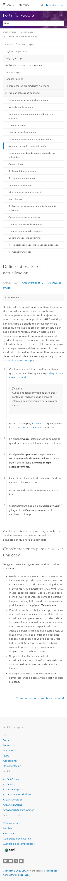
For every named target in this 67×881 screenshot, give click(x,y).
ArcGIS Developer (13, 799)
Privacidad (52, 870)
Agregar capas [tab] (15, 58)
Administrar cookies (13, 875)
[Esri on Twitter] (5, 861)
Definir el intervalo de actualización (27, 146)
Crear (14, 31)
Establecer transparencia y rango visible (30, 139)
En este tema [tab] (12, 297)
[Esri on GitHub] (16, 861)
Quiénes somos (11, 823)
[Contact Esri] (21, 861)
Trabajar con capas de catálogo (25, 224)
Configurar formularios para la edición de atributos (30, 116)
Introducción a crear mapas (19, 44)
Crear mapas (28, 31)
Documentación (12, 765)
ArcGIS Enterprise (18, 5)
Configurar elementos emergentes (23, 65)
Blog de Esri (10, 833)
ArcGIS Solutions (12, 804)
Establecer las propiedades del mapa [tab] (28, 85)
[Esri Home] (9, 850)
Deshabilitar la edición (20, 107)
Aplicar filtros (15, 164)
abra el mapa (39, 423)
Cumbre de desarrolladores (19, 843)
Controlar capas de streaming (24, 237)
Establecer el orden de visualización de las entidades (31, 155)
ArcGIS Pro (9, 784)
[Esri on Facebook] (10, 861)
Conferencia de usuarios (17, 838)
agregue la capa (29, 427)
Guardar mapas (13, 72)
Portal (6, 740)
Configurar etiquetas (19, 185)
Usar (5, 31)
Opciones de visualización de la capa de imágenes (32, 208)
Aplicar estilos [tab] (15, 78)
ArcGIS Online (11, 779)
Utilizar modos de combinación (25, 192)
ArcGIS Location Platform (17, 794)
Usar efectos (15, 199)
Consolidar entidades (24, 171)
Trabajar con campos (23, 178)
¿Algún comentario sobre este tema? (42, 698)
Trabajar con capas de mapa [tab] (23, 92)
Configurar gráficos (22, 251)
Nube (6, 755)
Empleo (7, 828)
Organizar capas (17, 125)
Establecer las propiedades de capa (28, 100)
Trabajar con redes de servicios (25, 231)
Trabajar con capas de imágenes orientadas (36, 244)
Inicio (6, 735)
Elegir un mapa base (16, 51)
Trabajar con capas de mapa (22, 36)
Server (6, 745)
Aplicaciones (10, 760)
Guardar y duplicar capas (22, 132)
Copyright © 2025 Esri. (14, 870)
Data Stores (9, 750)
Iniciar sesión (56, 5)
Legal (27, 875)
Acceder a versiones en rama (24, 217)
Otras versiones (31, 282)
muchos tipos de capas (21, 360)
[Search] (42, 5)
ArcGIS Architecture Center (18, 809)
